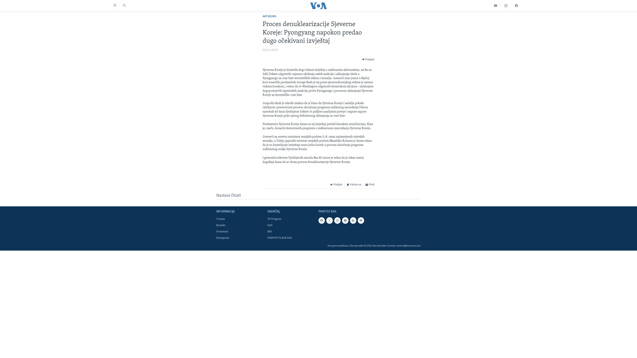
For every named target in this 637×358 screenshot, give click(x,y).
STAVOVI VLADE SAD (279, 238)
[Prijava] (361, 220)
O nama (220, 219)
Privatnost (222, 232)
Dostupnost (222, 238)
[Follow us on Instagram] (337, 220)
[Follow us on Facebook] (321, 220)
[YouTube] (495, 5)
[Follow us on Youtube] (345, 220)
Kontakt (220, 225)
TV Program (274, 219)
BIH (269, 232)
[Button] (368, 59)
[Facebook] (516, 5)
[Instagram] (506, 5)
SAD (269, 225)
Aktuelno (269, 16)
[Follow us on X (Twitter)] (329, 220)
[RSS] (353, 220)
